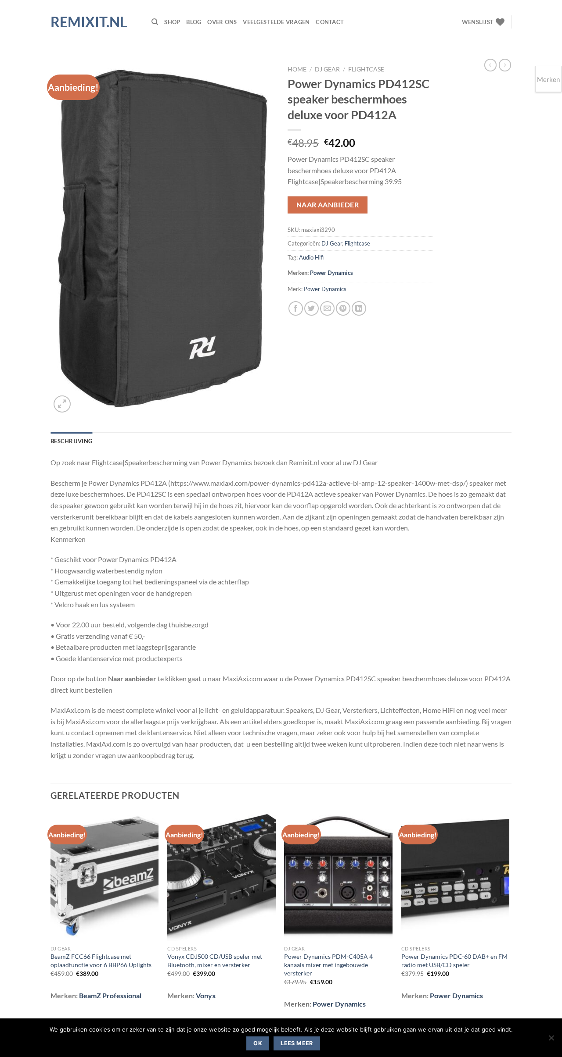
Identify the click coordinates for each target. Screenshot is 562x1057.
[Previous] (51, 916)
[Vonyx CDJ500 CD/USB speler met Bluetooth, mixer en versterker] (221, 876)
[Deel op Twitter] (311, 308)
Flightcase (366, 69)
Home (297, 69)
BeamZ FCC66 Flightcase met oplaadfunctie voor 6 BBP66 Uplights (100, 960)
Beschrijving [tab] (71, 441)
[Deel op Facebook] (295, 308)
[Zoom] (62, 404)
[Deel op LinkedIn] (359, 308)
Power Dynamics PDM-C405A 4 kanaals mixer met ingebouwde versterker (328, 964)
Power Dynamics (331, 272)
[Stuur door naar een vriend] (327, 308)
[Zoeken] (154, 22)
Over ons (222, 21)
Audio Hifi (311, 257)
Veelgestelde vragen (276, 21)
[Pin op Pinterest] (343, 308)
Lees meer (297, 1043)
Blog (193, 21)
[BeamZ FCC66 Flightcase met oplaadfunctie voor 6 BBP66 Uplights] (104, 876)
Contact (330, 21)
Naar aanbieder (327, 205)
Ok (257, 1043)
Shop (172, 21)
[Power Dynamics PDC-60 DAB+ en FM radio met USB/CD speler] (455, 876)
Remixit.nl (88, 22)
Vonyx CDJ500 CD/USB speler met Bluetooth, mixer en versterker (214, 960)
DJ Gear (327, 69)
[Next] (508, 916)
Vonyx (206, 995)
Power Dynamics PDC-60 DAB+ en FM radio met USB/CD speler (454, 960)
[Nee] (551, 1040)
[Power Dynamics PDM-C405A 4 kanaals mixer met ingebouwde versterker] (338, 876)
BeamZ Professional (110, 995)
